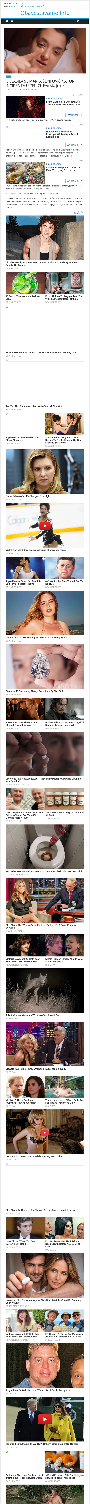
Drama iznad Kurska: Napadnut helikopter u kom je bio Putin (33, 6)
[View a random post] (83, 21)
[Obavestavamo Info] (6, 21)
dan (23, 89)
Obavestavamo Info (45, 12)
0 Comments (32, 89)
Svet (8, 77)
